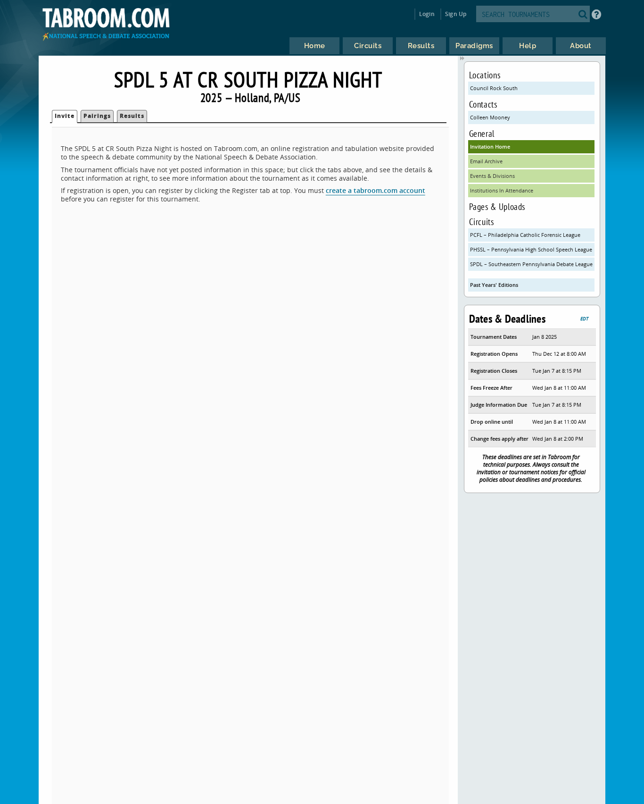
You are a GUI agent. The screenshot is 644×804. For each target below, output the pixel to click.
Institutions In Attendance (501, 190)
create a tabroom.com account (375, 190)
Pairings (97, 116)
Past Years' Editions (494, 284)
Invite (64, 116)
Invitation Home (490, 146)
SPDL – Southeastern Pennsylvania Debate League (531, 264)
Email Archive (486, 161)
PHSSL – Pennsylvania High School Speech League (531, 249)
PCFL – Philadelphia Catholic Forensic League (525, 234)
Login (427, 14)
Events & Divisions (492, 175)
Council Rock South (494, 88)
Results (132, 116)
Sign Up (455, 14)
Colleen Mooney (490, 117)
